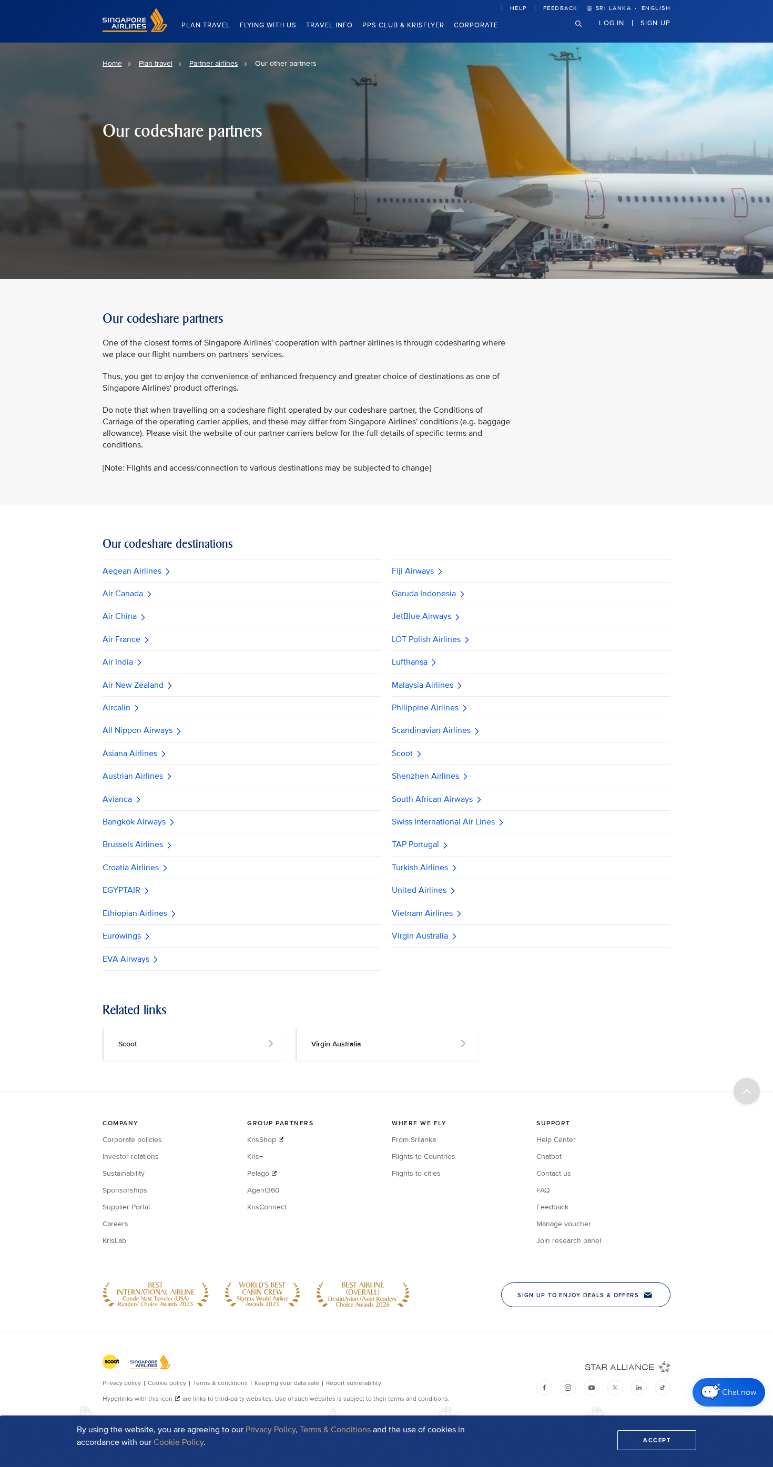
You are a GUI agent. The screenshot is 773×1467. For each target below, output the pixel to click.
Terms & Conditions (335, 1429)
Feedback (560, 8)
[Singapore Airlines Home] (135, 29)
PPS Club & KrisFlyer (403, 25)
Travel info (329, 25)
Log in (611, 22)
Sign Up (655, 22)
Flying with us (268, 25)
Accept (656, 1440)
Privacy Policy (271, 1429)
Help (518, 8)
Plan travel (205, 25)
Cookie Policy (179, 1442)
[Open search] (584, 32)
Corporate (476, 25)
